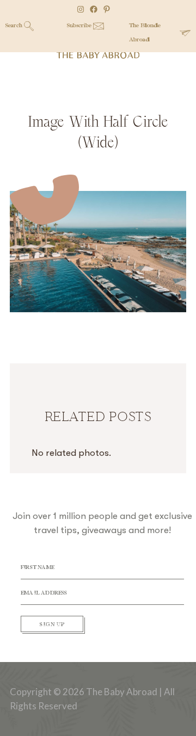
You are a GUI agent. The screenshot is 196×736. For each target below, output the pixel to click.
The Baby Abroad (98, 55)
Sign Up (52, 625)
